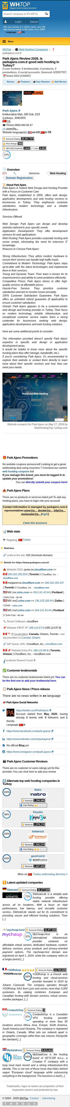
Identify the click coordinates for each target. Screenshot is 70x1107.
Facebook (5, 1103)
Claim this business (35, 523)
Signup (34, 21)
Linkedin (29, 1103)
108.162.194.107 (54, 582)
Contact (34, 1098)
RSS (34, 1103)
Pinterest (23, 1103)
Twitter (11, 1103)
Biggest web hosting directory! (23, 8)
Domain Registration (19, 177)
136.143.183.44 (44, 600)
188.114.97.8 (36, 627)
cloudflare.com (53, 644)
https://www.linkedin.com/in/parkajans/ (28, 739)
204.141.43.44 (41, 592)
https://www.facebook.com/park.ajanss (28, 731)
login (45, 514)
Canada (26, 637)
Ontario (36, 637)
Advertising (48, 1098)
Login (18, 21)
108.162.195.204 (17, 574)
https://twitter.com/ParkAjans (32, 710)
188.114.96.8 (40, 650)
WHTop (6, 49)
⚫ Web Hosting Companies (31, 49)
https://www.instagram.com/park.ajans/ (29, 751)
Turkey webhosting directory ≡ (50, 874)
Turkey (27, 539)
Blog (17, 1103)
